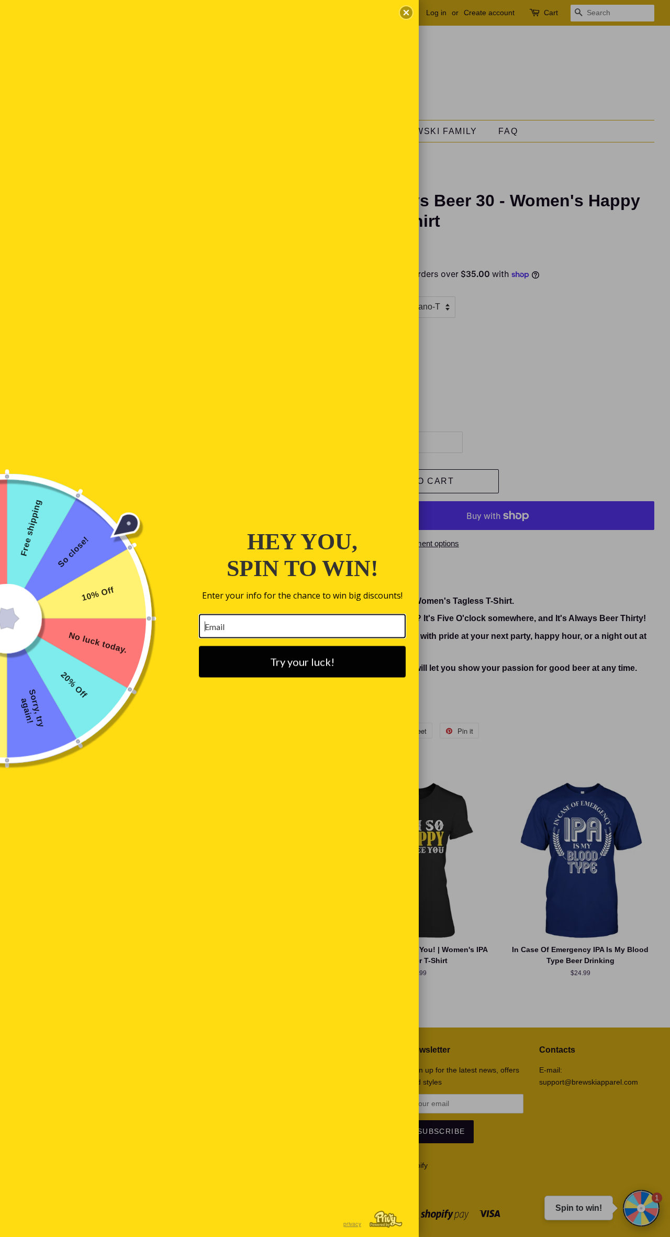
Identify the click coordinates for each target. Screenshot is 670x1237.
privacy (352, 1224)
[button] (406, 12)
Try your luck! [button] (302, 662)
